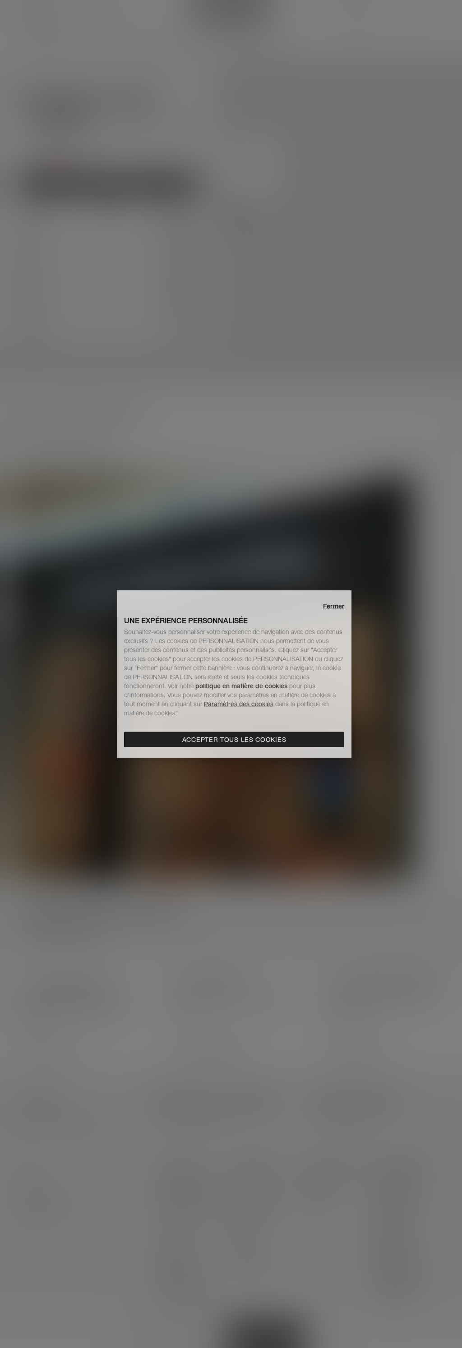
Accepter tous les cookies (234, 740)
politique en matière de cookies (242, 686)
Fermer (333, 605)
